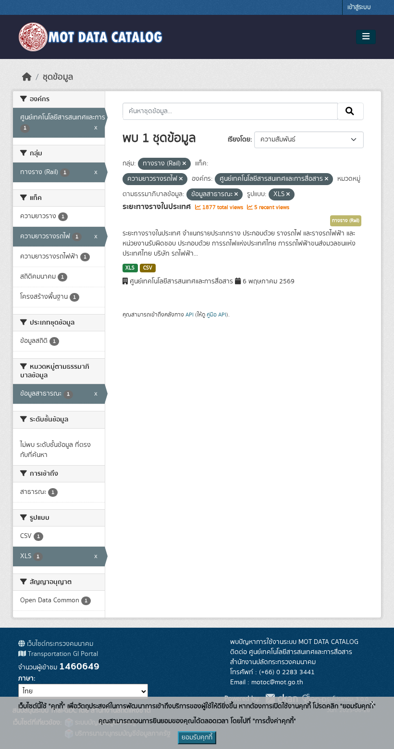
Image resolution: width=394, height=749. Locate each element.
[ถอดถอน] (184, 164)
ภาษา (26, 678)
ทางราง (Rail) (345, 220)
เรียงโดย (239, 139)
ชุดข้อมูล (58, 77)
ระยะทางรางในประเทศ (158, 206)
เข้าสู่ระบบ (359, 7)
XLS (130, 268)
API (189, 314)
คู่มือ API (216, 314)
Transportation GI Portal (62, 654)
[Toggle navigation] (366, 37)
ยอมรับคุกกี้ (197, 737)
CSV (147, 268)
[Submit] (350, 111)
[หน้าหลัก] (27, 77)
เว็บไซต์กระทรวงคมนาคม (59, 644)
